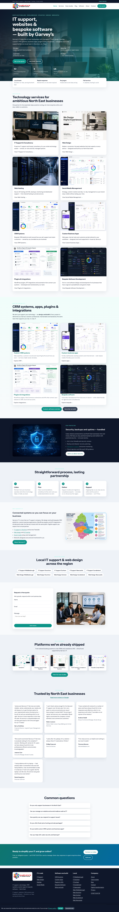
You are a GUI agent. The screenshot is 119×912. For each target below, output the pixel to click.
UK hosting (27, 532)
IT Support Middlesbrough (26, 570)
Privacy (93, 890)
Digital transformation (97, 887)
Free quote (102, 6)
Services (61, 6)
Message (16, 613)
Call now (88, 857)
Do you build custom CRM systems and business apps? (47, 829)
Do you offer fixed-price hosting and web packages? (46, 823)
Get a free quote (19, 61)
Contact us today (90, 852)
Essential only (70, 908)
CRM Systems (59, 877)
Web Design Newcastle (95, 575)
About (87, 6)
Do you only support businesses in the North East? (45, 805)
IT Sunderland (77, 885)
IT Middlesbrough (78, 877)
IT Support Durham (60, 570)
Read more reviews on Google (59, 697)
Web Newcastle (77, 900)
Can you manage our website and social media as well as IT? (48, 811)
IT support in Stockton (20, 530)
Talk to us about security (75, 454)
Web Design (40, 879)
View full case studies (59, 674)
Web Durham (77, 895)
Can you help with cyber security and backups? (45, 835)
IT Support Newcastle (76, 570)
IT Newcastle (77, 887)
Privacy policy (52, 908)
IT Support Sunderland (94, 570)
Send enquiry (33, 625)
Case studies (69, 6)
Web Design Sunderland (77, 575)
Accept (60, 908)
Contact (93, 6)
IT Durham (76, 882)
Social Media (40, 885)
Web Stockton (77, 892)
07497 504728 (102, 1)
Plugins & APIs (59, 882)
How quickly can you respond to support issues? (45, 817)
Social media (18, 535)
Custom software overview (51, 409)
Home (55, 6)
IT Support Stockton (44, 570)
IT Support (40, 877)
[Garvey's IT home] (22, 876)
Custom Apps (59, 879)
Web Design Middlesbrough (25, 575)
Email (15, 606)
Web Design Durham (60, 575)
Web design (17, 532)
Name (16, 600)
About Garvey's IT (19, 542)
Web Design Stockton (43, 575)
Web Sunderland (78, 898)
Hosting (39, 882)
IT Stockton (76, 879)
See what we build (70, 409)
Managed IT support (73, 446)
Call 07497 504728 (35, 61)
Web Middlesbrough (79, 890)
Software (81, 6)
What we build (59, 887)
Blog (76, 6)
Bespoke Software (60, 885)
